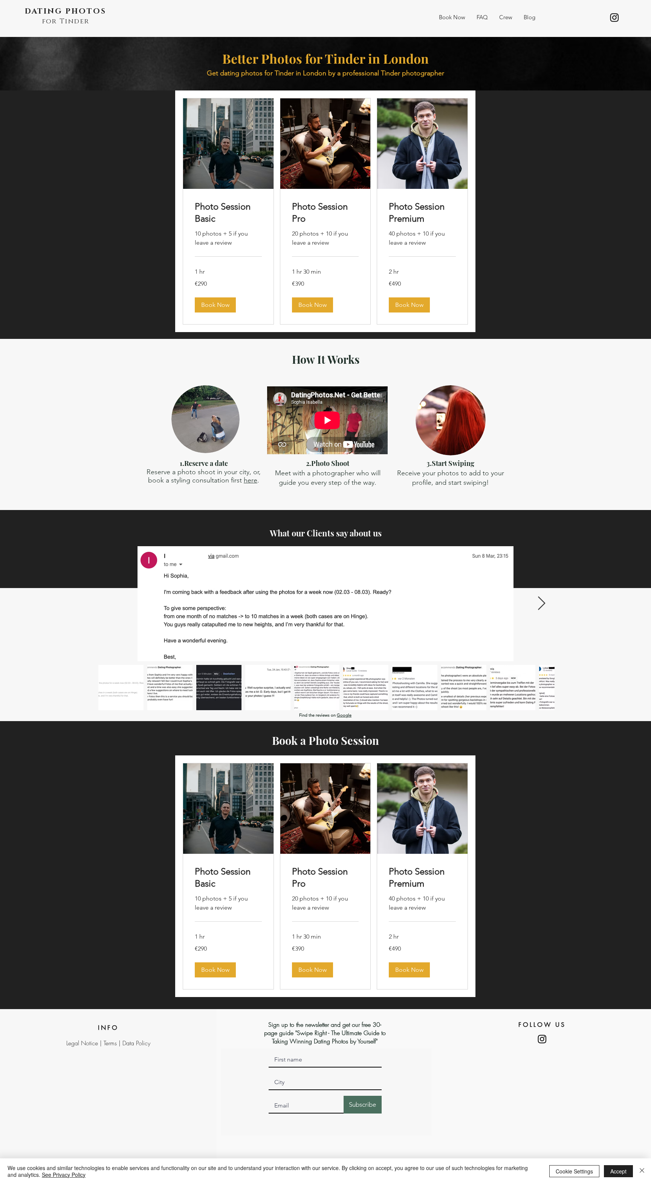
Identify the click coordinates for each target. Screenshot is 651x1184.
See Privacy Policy (64, 1174)
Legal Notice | (85, 1043)
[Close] (641, 1171)
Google (344, 715)
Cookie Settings (574, 1171)
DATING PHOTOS (65, 11)
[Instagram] (614, 17)
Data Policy (136, 1043)
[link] (228, 213)
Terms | (113, 1043)
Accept (618, 1171)
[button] (452, 17)
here (250, 480)
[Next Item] (541, 603)
